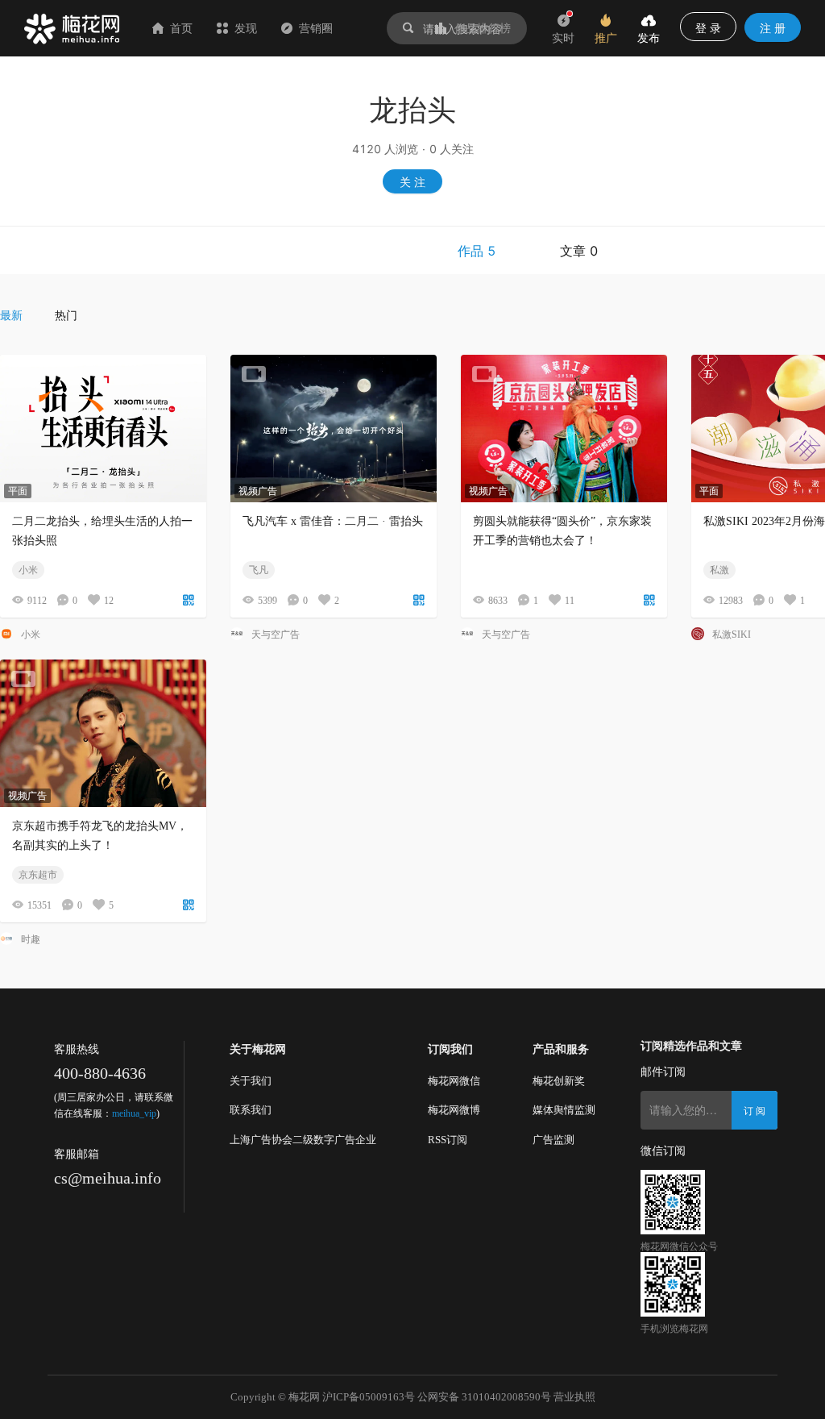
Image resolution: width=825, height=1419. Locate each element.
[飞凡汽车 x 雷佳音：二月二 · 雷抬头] (333, 428)
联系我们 (251, 1110)
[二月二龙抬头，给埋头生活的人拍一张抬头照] (103, 428)
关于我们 (251, 1081)
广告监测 (553, 1140)
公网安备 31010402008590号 (484, 1397)
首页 (181, 28)
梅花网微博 (454, 1110)
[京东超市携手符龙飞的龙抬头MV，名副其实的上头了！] (103, 733)
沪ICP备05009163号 (368, 1397)
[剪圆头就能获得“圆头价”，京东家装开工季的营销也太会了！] (564, 428)
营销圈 (316, 28)
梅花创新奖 (559, 1081)
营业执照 (574, 1397)
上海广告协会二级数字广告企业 (303, 1140)
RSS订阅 (447, 1140)
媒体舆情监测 (564, 1110)
